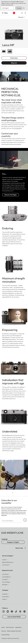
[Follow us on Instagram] (3, 611)
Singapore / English (13, 542)
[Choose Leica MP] (3, 51)
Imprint (3, 627)
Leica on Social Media (14, 616)
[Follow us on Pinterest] (24, 611)
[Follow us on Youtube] (7, 611)
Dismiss (24, 8)
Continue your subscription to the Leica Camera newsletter (25, 520)
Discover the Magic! (10, 195)
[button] (25, 548)
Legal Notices (18, 627)
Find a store (14, 58)
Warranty (3, 631)
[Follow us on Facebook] (12, 611)
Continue (19, 8)
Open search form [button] (22, 13)
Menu (6, 13)
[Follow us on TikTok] (16, 611)
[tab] (12, 492)
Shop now (14, 63)
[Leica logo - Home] (14, 13)
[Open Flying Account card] (25, 13)
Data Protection (10, 627)
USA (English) (5, 8)
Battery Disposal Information (14, 631)
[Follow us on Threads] (20, 611)
